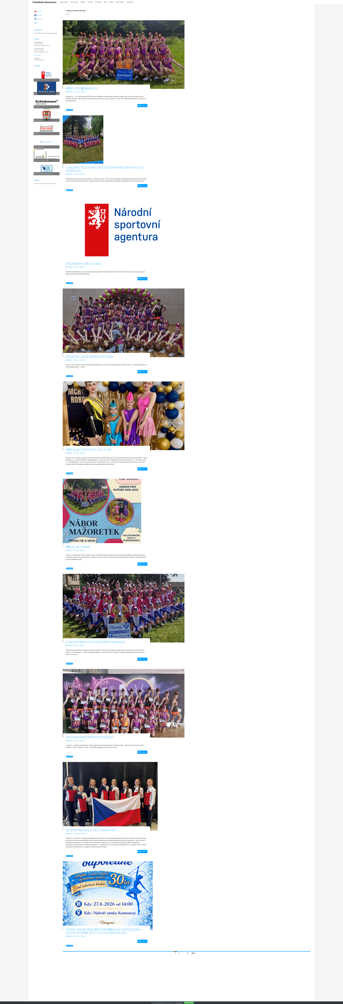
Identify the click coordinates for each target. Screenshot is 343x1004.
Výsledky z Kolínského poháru (90, 356)
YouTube (39, 11)
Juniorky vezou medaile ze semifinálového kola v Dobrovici (105, 169)
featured (69, 110)
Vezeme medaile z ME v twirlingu (91, 830)
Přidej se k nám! (78, 547)
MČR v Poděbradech (81, 88)
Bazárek (111, 2)
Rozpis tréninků (120, 2)
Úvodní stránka (63, 2)
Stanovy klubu (74, 2)
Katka (84, 91)
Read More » (143, 105)
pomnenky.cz (37, 55)
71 (187, 953)
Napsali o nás (129, 2)
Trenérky (82, 2)
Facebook (39, 15)
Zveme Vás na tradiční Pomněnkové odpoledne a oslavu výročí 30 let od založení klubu (104, 931)
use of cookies (179, 1003)
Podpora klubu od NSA (83, 263)
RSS (37, 22)
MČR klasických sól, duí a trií (88, 449)
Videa (105, 2)
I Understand (189, 1002)
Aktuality (69, 91)
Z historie (90, 2)
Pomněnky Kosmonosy (45, 2)
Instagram (39, 19)
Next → (194, 953)
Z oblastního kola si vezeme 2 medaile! (96, 642)
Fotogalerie (98, 2)
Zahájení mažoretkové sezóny (90, 737)
